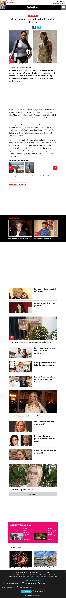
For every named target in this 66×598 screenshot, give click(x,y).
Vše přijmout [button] (26, 591)
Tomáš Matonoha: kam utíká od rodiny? (18, 238)
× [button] (64, 571)
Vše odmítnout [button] (39, 591)
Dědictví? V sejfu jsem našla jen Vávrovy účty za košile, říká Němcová (44, 379)
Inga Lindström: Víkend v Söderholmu (27, 532)
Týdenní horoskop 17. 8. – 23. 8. (18, 568)
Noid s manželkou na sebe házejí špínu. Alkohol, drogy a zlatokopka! (45, 350)
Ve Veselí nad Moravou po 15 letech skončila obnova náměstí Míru (44, 567)
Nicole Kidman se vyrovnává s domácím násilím (44, 423)
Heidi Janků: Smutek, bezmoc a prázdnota (44, 304)
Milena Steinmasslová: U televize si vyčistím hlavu (45, 452)
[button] (33, 580)
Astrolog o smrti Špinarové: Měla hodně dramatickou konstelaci (45, 364)
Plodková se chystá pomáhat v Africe (23, 489)
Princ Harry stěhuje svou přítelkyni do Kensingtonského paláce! (44, 438)
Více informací (34, 578)
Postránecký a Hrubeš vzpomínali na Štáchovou (45, 290)
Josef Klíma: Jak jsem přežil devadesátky (52, 532)
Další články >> (33, 494)
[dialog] (33, 584)
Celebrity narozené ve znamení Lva (42, 238)
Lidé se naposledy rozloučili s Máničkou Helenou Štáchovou (31, 342)
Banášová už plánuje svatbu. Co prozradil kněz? (27, 416)
